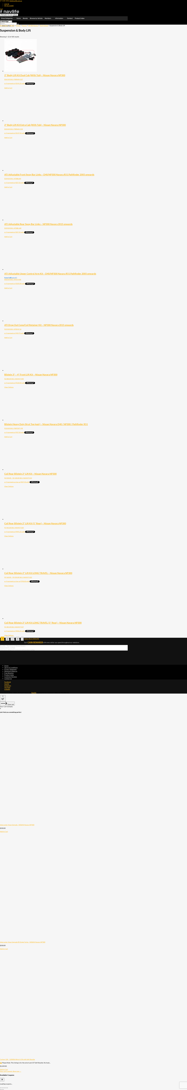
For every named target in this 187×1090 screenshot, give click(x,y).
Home (19, 18)
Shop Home (4, 25)
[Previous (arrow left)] (1, 1089)
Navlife (33, 693)
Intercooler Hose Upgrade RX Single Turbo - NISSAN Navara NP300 (22, 942)
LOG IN (6, 4)
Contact (70, 18)
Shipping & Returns (10, 671)
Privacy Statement (10, 669)
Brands (25, 18)
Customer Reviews (10, 677)
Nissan (18, 25)
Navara (24, 25)
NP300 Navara (33, 25)
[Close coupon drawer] (2, 1079)
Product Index (80, 18)
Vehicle (11, 25)
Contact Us (8, 678)
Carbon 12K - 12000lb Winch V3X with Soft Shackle (17, 1059)
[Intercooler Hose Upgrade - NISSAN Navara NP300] (54, 823)
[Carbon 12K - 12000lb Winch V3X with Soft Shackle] (54, 1057)
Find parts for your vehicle (9, 15)
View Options (9, 387)
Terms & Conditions (11, 667)
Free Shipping (9, 673)
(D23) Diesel (44, 25)
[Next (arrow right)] (3, 1089)
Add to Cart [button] (8, 88)
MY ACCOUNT (9, 6)
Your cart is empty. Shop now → (10, 1071)
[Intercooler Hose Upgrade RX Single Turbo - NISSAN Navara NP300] (54, 940)
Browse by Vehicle (36, 18)
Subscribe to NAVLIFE (31, 639)
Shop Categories (7, 18)
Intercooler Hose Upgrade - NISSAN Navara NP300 (17, 825)
